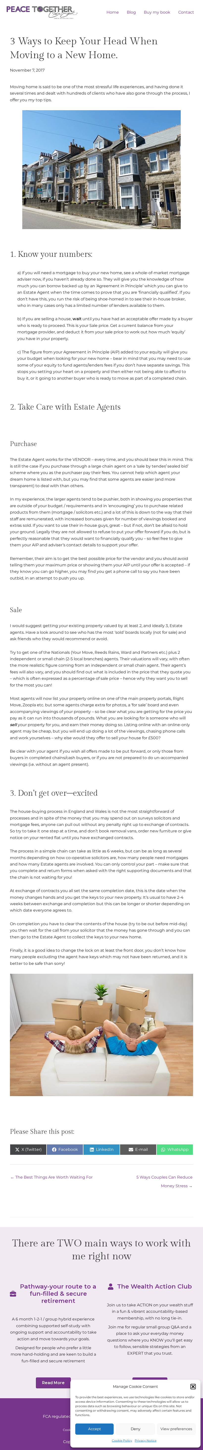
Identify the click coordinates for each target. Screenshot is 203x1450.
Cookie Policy (122, 1440)
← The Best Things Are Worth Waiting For (51, 1177)
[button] (193, 1386)
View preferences (176, 1428)
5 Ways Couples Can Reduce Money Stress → (164, 1178)
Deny (135, 1428)
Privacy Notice (145, 1440)
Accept (94, 1428)
